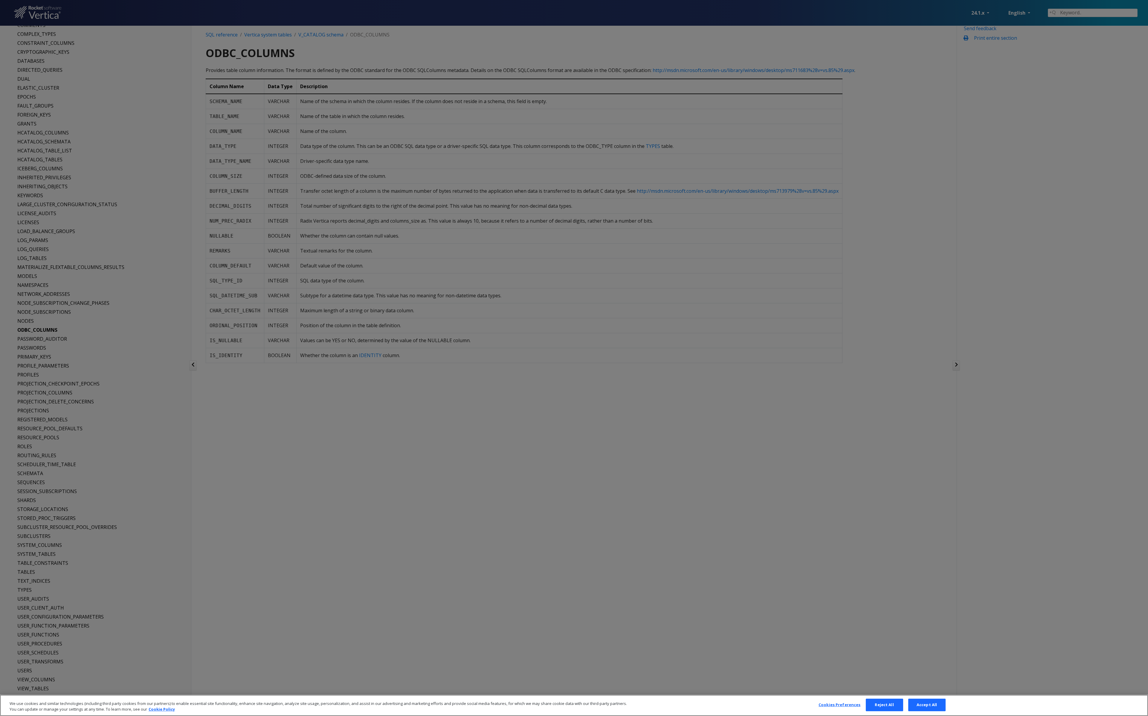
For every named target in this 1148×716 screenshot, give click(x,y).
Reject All (884, 704)
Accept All (927, 704)
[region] (574, 705)
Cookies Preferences (839, 704)
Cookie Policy (162, 709)
